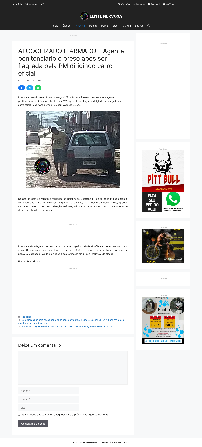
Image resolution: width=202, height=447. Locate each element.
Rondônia (80, 25)
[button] (148, 25)
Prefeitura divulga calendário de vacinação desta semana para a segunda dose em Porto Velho (68, 326)
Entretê (139, 25)
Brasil (116, 25)
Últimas (66, 25)
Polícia (104, 25)
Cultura (127, 25)
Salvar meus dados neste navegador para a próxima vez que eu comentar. (65, 414)
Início (55, 25)
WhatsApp (125, 4)
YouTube (170, 4)
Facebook (155, 4)
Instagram (140, 4)
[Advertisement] (73, 233)
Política (93, 25)
